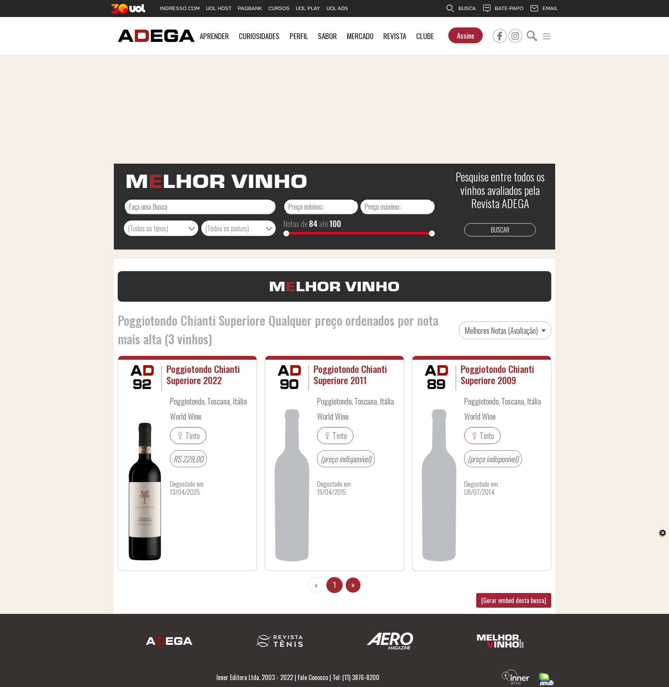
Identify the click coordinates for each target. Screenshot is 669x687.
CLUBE (425, 35)
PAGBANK (250, 8)
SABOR (327, 35)
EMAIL (550, 8)
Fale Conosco (313, 677)
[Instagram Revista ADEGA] (515, 34)
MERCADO (360, 35)
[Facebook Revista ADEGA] (500, 34)
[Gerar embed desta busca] (513, 600)
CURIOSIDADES (259, 35)
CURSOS (279, 8)
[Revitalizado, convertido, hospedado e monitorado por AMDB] (546, 678)
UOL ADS (337, 8)
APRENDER (214, 35)
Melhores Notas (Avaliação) (502, 330)
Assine (465, 35)
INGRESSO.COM (180, 8)
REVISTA (394, 35)
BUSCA (467, 8)
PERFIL (299, 35)
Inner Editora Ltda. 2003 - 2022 (254, 677)
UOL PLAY (308, 8)
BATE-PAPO (509, 8)
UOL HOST (219, 8)
